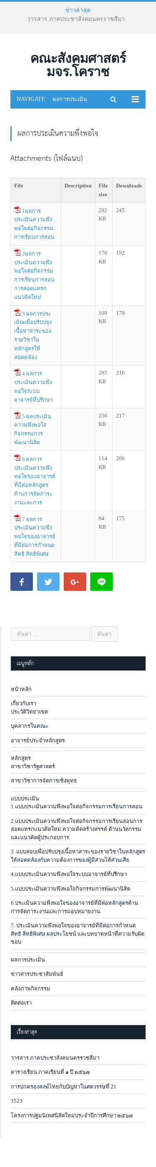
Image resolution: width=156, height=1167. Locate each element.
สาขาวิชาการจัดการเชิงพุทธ (44, 780)
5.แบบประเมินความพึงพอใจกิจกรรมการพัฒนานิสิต (70, 889)
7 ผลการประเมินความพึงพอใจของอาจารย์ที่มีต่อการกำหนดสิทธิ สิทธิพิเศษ (34, 536)
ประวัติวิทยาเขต (29, 712)
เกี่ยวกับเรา (23, 703)
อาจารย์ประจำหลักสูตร (38, 740)
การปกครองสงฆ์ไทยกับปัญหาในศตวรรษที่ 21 (63, 1086)
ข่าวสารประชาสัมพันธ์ (37, 974)
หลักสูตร (21, 758)
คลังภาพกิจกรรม (30, 988)
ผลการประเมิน (28, 960)
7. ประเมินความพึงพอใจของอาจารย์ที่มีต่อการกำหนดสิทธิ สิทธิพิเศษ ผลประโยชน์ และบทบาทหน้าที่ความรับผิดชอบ (77, 933)
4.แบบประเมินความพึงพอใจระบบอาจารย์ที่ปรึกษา (69, 874)
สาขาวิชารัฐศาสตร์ (33, 766)
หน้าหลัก (21, 689)
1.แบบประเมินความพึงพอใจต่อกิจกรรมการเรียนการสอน (76, 806)
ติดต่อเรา (21, 1003)
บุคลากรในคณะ (29, 726)
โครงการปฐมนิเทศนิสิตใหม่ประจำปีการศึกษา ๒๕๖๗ (72, 1115)
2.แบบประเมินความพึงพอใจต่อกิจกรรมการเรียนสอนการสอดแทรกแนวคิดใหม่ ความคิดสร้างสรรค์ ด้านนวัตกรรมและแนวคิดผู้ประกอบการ (76, 829)
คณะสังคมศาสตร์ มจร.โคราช (78, 65)
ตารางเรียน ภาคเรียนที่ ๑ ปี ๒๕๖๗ (76, 19)
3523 (16, 1101)
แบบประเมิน (25, 798)
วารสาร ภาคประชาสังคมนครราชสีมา (55, 1058)
